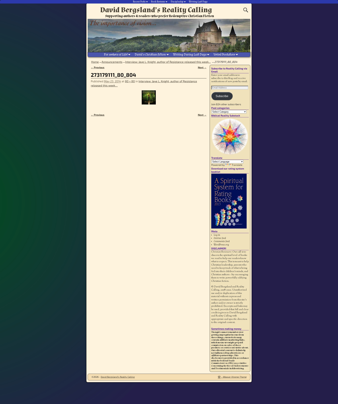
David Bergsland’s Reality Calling (156, 10)
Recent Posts (139, 1)
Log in (217, 235)
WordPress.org (221, 244)
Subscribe (222, 96)
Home (95, 61)
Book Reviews (158, 1)
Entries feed (220, 238)
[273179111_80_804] (148, 99)
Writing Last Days (198, 1)
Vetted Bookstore (224, 55)
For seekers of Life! (116, 55)
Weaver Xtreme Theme (234, 376)
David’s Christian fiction (150, 55)
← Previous (97, 67)
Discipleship (177, 1)
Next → (202, 67)
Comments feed (222, 241)
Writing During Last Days (189, 55)
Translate (237, 164)
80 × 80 (130, 81)
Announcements (112, 61)
